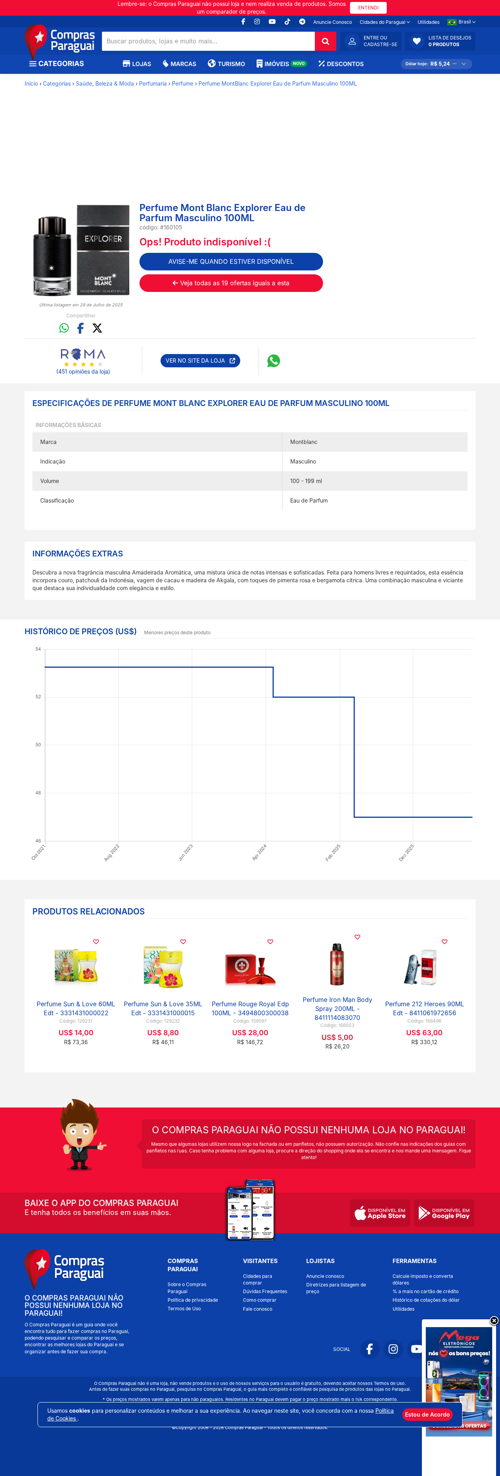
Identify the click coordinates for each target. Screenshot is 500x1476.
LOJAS (141, 64)
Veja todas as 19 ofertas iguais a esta (233, 283)
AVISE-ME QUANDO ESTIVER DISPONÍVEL (231, 261)
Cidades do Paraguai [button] (383, 22)
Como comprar (260, 1300)
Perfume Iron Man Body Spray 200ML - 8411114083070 (337, 1009)
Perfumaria (153, 83)
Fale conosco (257, 1309)
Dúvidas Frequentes (265, 1291)
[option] (81, 252)
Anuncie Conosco (332, 22)
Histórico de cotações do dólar (426, 1300)
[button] (440, 41)
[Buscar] (325, 41)
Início (31, 83)
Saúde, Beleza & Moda (105, 83)
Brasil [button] (465, 22)
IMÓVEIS (284, 64)
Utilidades (428, 22)
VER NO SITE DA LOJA (198, 360)
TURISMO (231, 64)
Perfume (182, 83)
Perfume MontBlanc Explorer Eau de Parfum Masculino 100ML (277, 83)
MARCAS (183, 64)
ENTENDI (368, 8)
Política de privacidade (193, 1300)
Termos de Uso (184, 1308)
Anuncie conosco (325, 1276)
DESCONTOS (345, 64)
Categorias (57, 83)
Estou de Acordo (427, 1414)
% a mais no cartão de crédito (426, 1291)
